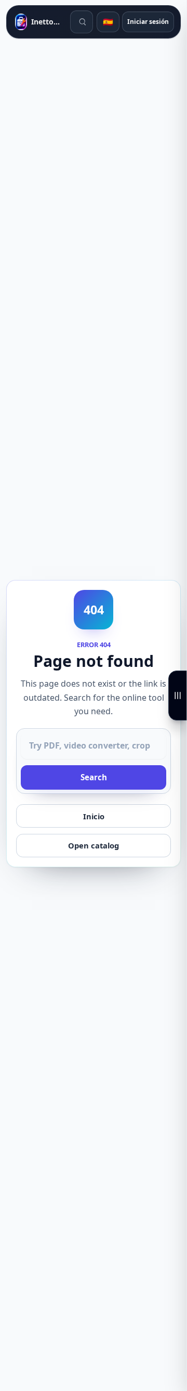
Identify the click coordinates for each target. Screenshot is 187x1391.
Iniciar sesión (148, 21)
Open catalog (93, 845)
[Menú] (177, 695)
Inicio (93, 816)
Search (94, 777)
